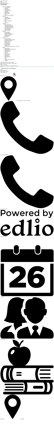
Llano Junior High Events (9, 26)
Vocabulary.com (7, 53)
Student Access (7, 35)
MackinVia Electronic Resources (10, 49)
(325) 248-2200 (5, 154)
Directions (6, 8)
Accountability (7, 7)
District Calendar (7, 30)
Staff (5, 19)
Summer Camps (7, 18)
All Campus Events (8, 28)
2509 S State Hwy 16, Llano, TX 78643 (23, 100)
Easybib (6, 52)
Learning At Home (8, 34)
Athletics (6, 60)
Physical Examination (8, 20)
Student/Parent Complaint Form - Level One (12, 46)
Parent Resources (7, 44)
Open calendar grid (12, 68)
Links (6, 57)
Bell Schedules (7, 32)
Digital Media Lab (8, 56)
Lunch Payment (7, 43)
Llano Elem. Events (8, 24)
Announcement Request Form (10, 59)
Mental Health (7, 12)
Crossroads (6, 11)
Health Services (7, 42)
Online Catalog (7, 54)
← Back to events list (4, 68)
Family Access (7, 45)
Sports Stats (7, 22)
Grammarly (6, 51)
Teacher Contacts (7, 41)
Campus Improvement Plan (9, 15)
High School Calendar (8, 40)
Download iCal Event (13, 65)
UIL (5, 21)
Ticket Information (8, 17)
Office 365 (6, 36)
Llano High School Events (9, 27)
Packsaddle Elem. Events (9, 25)
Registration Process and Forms (10, 39)
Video (6, 14)
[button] (7, 6)
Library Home (7, 48)
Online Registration (8, 38)
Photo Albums (7, 13)
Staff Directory (7, 9)
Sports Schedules (7, 29)
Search (1, 75)
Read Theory (7, 55)
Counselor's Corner (8, 10)
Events (1, 66)
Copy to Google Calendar (4, 65)
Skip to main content (3, 0)
